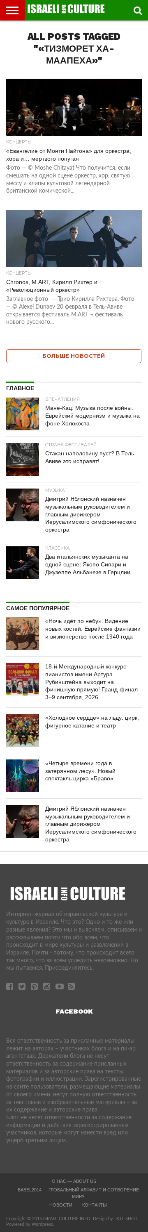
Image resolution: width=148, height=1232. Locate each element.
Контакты (94, 1204)
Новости (60, 1204)
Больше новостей (73, 356)
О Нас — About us (74, 1181)
